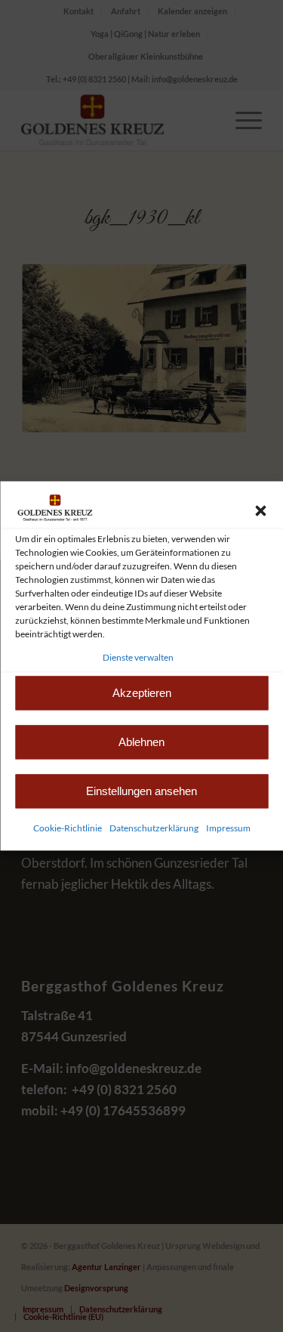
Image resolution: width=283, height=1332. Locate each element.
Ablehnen (141, 741)
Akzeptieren (141, 692)
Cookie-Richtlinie (67, 828)
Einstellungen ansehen (141, 791)
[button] (260, 510)
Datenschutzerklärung (153, 828)
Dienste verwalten (138, 657)
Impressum (228, 828)
